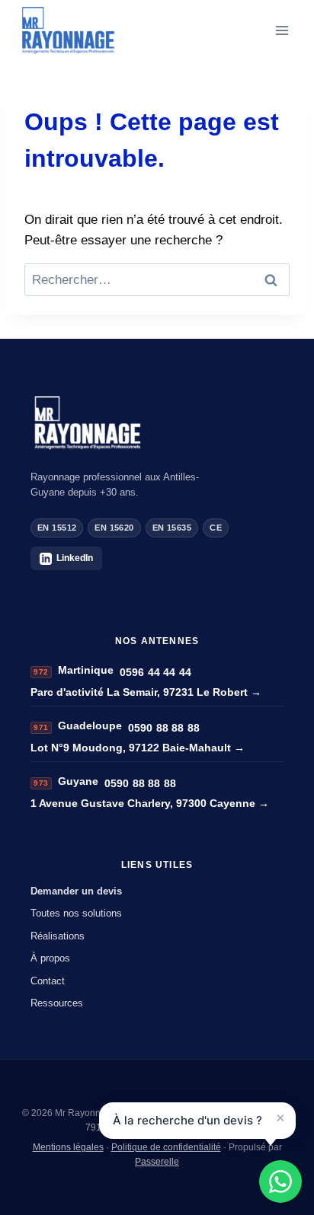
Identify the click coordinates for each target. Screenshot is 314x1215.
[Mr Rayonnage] (157, 423)
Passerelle (157, 1161)
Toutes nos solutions (76, 913)
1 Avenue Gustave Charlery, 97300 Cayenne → (149, 803)
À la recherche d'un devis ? (187, 1120)
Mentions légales (68, 1147)
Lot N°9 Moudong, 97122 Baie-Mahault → (137, 747)
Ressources (56, 1003)
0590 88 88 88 (164, 728)
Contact (47, 981)
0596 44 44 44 (155, 672)
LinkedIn (74, 558)
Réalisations (57, 936)
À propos (50, 958)
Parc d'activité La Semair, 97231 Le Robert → (145, 692)
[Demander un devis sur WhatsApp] (280, 1181)
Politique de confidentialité (166, 1147)
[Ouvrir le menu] (282, 30)
